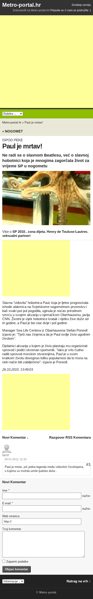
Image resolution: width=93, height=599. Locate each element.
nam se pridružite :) (79, 10)
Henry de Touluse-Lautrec (67, 231)
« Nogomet (12, 131)
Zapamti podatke (17, 561)
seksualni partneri (16, 236)
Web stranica (10, 516)
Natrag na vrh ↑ (79, 581)
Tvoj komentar (11, 529)
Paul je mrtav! (34, 122)
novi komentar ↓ (15, 437)
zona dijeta (36, 231)
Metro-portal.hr (21, 5)
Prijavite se (57, 10)
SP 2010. (19, 231)
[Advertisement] (46, 61)
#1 (88, 464)
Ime (5, 490)
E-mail (7, 503)
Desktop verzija (81, 5)
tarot (5, 455)
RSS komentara (78, 437)
